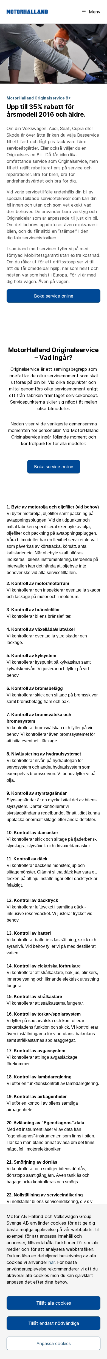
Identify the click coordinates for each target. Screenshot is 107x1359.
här (52, 1262)
